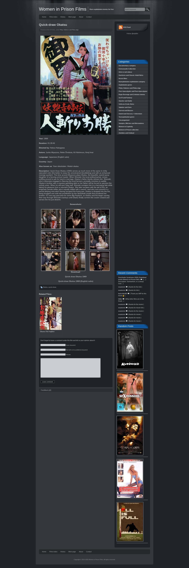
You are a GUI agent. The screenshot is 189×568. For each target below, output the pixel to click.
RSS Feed (126, 27)
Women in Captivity (126, 127)
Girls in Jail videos (125, 72)
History (62, 17)
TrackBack (46, 390)
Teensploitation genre (126, 117)
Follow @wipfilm (132, 34)
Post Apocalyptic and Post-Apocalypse (133, 91)
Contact (89, 17)
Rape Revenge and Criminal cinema (132, 94)
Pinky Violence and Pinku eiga (69, 30)
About (81, 17)
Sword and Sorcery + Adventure (130, 114)
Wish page (72, 17)
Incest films (123, 78)
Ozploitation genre (125, 85)
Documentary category (127, 66)
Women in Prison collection (128, 130)
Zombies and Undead (126, 133)
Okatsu (45, 287)
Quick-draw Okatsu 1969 (76, 277)
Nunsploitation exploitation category (132, 82)
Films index (53, 17)
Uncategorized (124, 120)
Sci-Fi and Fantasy (125, 98)
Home (44, 17)
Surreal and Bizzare (126, 110)
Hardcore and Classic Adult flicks (131, 75)
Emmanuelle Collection (127, 69)
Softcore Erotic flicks (126, 104)
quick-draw (52, 287)
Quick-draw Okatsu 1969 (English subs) (75, 281)
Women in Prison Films (62, 9)
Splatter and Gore (125, 107)
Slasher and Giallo (125, 101)
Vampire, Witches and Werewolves (131, 123)
